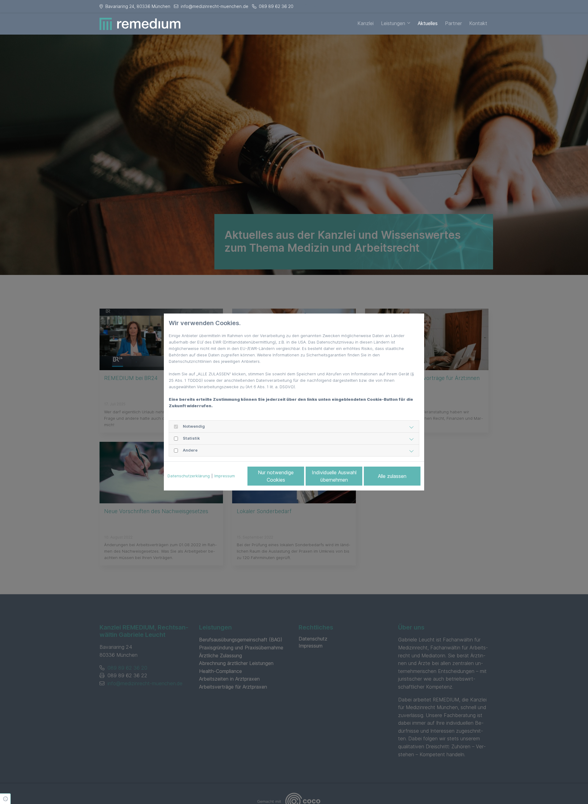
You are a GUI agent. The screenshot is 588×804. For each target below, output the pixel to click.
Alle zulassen (392, 476)
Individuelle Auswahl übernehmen (334, 476)
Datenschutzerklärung (189, 475)
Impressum (224, 475)
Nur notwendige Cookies (276, 476)
